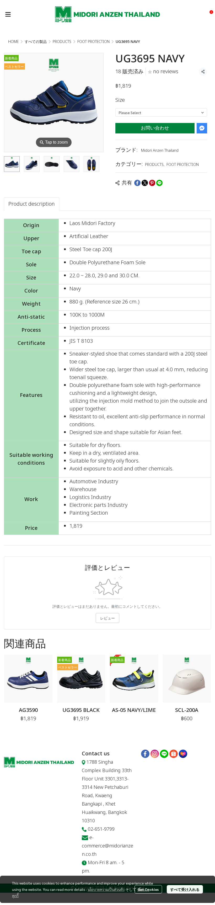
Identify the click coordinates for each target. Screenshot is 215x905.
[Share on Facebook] (137, 183)
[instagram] (154, 754)
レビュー (107, 618)
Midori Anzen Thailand (160, 150)
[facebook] (145, 754)
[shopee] (173, 754)
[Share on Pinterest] (152, 183)
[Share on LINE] (159, 183)
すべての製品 (36, 41)
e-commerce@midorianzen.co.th (107, 846)
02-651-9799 (101, 829)
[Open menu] (8, 14)
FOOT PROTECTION (93, 41)
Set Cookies (148, 889)
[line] (164, 754)
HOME (13, 41)
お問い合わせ (155, 128)
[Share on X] (145, 183)
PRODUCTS (62, 41)
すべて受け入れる (185, 889)
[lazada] (183, 754)
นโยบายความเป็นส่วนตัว (106, 889)
